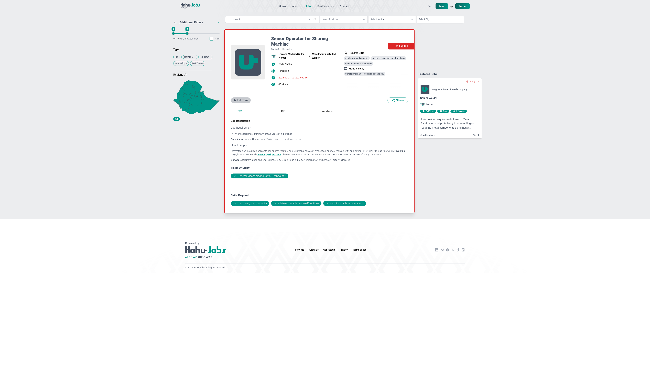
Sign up (462, 6)
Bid (176, 57)
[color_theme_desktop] (429, 6)
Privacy (344, 249)
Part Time (196, 63)
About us (314, 249)
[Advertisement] (196, 150)
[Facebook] (447, 249)
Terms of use (359, 249)
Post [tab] (239, 111)
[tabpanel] (319, 162)
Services (299, 249)
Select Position (330, 19)
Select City (424, 19)
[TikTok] (458, 249)
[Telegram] (442, 250)
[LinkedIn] (436, 249)
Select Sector (377, 19)
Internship (180, 63)
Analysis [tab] (327, 111)
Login (441, 6)
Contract (188, 57)
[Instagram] (463, 249)
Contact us (329, 249)
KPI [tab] (283, 111)
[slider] (173, 33)
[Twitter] (453, 250)
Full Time (204, 57)
